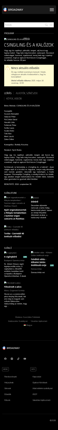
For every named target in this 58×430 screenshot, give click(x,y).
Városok (7, 388)
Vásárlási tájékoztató (39, 321)
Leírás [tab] (8, 93)
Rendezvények (10, 377)
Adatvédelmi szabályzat (43, 388)
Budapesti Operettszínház (14, 261)
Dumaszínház (36, 269)
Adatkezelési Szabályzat (18, 321)
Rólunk (7, 400)
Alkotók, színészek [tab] (27, 93)
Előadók (7, 394)
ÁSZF (35, 394)
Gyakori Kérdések (40, 383)
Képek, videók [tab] (14, 98)
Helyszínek (9, 383)
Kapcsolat (37, 377)
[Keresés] (46, 24)
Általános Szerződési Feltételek (27, 317)
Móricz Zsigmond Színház (14, 291)
